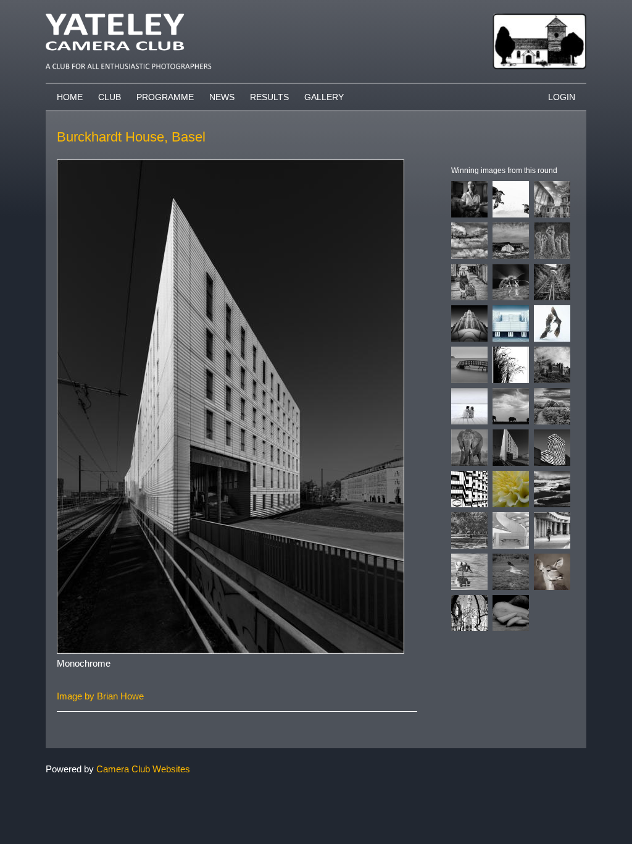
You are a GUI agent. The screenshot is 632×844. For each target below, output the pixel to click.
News (222, 97)
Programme (165, 97)
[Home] (316, 6)
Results (269, 97)
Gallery (324, 97)
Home (70, 97)
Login (561, 97)
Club (109, 97)
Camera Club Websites (143, 769)
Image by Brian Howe (100, 696)
